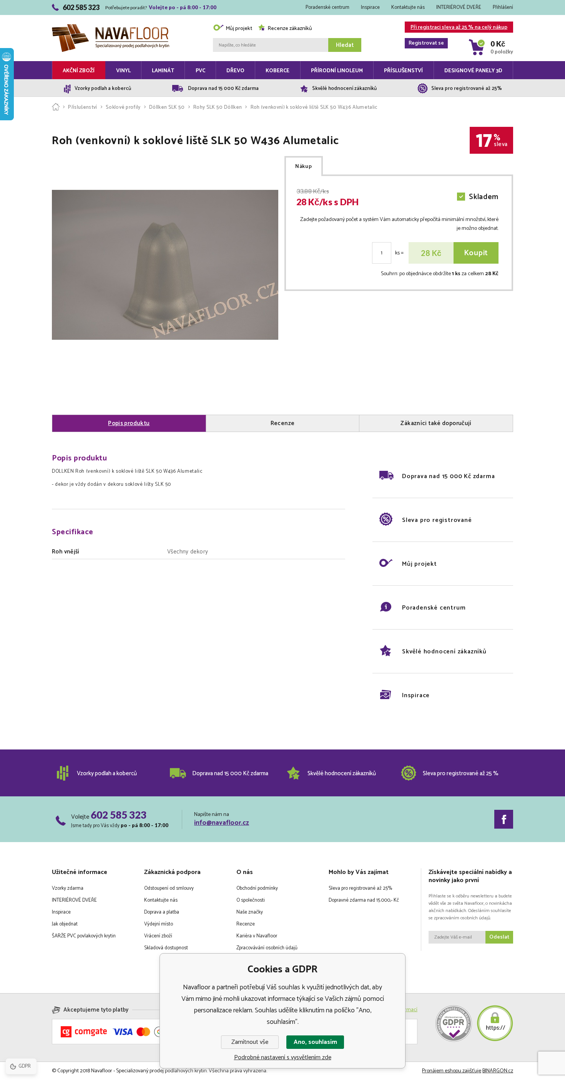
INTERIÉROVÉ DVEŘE (458, 7)
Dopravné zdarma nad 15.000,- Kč (364, 900)
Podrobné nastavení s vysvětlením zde (282, 1057)
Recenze (245, 924)
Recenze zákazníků (290, 28)
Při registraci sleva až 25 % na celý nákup (458, 28)
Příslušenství (403, 70)
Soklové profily (123, 107)
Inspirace (370, 7)
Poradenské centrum (327, 7)
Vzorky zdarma (67, 888)
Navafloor (110, 16)
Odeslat (499, 937)
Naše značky (249, 912)
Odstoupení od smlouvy (169, 888)
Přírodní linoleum (337, 70)
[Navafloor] (56, 107)
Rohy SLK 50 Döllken (217, 107)
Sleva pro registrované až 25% (360, 888)
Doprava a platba (161, 912)
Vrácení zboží (158, 936)
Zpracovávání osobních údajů (266, 948)
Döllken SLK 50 (167, 107)
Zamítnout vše (249, 1042)
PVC (200, 70)
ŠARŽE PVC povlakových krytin (84, 936)
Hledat (345, 45)
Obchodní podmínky (257, 888)
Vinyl (123, 70)
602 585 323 (118, 815)
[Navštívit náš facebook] (503, 819)
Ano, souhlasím (315, 1042)
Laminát (163, 70)
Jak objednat (65, 924)
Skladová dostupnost (166, 948)
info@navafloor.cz (221, 822)
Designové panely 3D (473, 70)
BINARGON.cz (497, 1071)
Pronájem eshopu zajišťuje (451, 1071)
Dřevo (235, 70)
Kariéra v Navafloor (256, 936)
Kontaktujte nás (408, 7)
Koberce (277, 70)
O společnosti (250, 900)
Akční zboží (79, 70)
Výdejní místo (158, 924)
